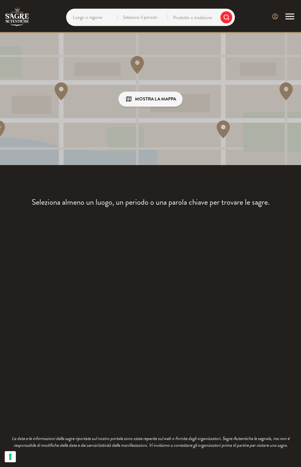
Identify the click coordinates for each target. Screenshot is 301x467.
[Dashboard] (275, 16)
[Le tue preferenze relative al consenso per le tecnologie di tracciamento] (10, 456)
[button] (150, 99)
